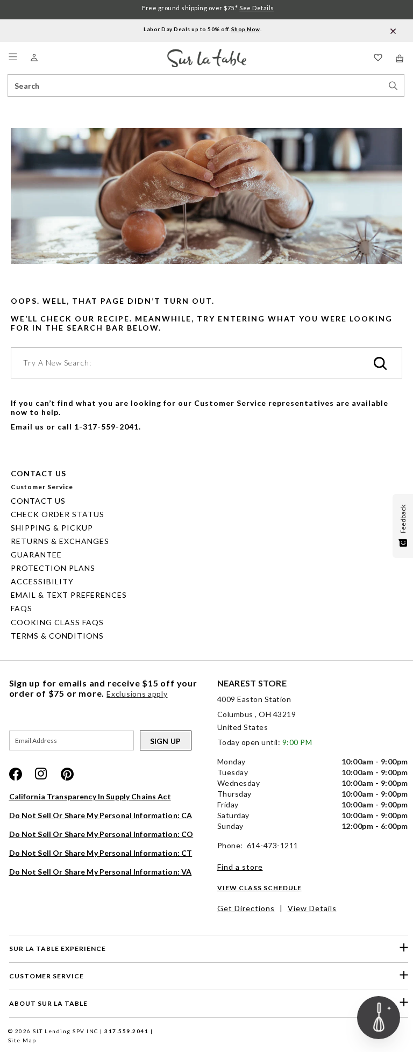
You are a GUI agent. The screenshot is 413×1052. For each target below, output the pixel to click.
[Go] (380, 364)
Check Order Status (57, 514)
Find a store (240, 866)
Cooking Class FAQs (57, 622)
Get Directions (246, 908)
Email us (27, 426)
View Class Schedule (259, 888)
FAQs (21, 608)
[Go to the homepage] (206, 53)
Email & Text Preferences (69, 594)
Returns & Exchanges (60, 541)
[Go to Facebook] (15, 774)
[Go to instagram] (41, 774)
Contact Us (38, 500)
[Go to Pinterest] (67, 774)
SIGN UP (165, 741)
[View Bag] (400, 58)
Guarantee (36, 554)
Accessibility (42, 581)
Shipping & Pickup (52, 527)
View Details (312, 908)
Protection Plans (53, 567)
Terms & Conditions (57, 635)
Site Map (22, 1040)
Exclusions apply (136, 693)
